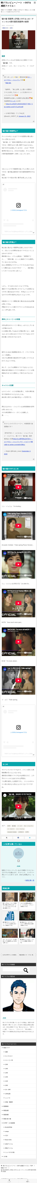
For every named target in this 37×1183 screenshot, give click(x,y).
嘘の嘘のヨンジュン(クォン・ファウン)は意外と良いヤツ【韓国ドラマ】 (10, 924)
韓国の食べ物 (7, 1119)
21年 (6, 1081)
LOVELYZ (21, 832)
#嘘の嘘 (8, 83)
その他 (5, 1156)
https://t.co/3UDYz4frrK (13, 104)
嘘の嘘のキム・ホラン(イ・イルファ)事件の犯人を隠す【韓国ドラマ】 (27, 924)
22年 (6, 1077)
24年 (6, 1068)
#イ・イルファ (25, 442)
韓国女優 (5, 1110)
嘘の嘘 (14, 826)
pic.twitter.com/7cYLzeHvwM (13, 107)
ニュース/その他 (9, 1152)
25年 (6, 1064)
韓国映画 (5, 1106)
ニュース (7, 1098)
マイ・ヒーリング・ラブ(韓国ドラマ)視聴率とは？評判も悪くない (10, 941)
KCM (9, 826)
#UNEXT (24, 104)
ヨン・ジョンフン (28, 826)
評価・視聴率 (9, 1102)
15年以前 (7, 1093)
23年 (6, 1073)
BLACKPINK (8, 1127)
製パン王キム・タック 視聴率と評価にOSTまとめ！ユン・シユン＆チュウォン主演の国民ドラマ (9, 906)
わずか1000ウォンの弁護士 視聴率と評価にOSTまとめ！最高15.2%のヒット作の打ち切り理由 (10, 954)
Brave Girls (8, 1139)
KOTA (27, 832)
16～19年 (8, 1089)
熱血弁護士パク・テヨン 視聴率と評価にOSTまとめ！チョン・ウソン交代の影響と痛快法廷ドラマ (27, 954)
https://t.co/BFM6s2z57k (21, 439)
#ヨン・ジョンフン (13, 80)
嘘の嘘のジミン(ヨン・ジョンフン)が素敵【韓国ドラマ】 (27, 941)
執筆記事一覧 (30, 880)
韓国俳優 (5, 1114)
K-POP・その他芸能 (9, 1123)
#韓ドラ (30, 104)
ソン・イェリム (20, 829)
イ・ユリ (20, 826)
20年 (11, 28)
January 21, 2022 (24, 116)
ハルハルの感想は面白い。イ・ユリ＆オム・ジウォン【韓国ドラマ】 (26, 905)
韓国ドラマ (5, 28)
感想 (6, 1052)
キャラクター (9, 1056)
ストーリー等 (9, 1060)
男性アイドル (9, 1148)
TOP (18, 1165)
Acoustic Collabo (12, 832)
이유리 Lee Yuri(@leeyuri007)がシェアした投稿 (18, 231)
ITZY (6, 1135)
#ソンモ (13, 101)
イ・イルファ (11, 829)
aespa (7, 1131)
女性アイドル (9, 1144)
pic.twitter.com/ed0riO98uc (16, 444)
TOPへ (27, 1181)
